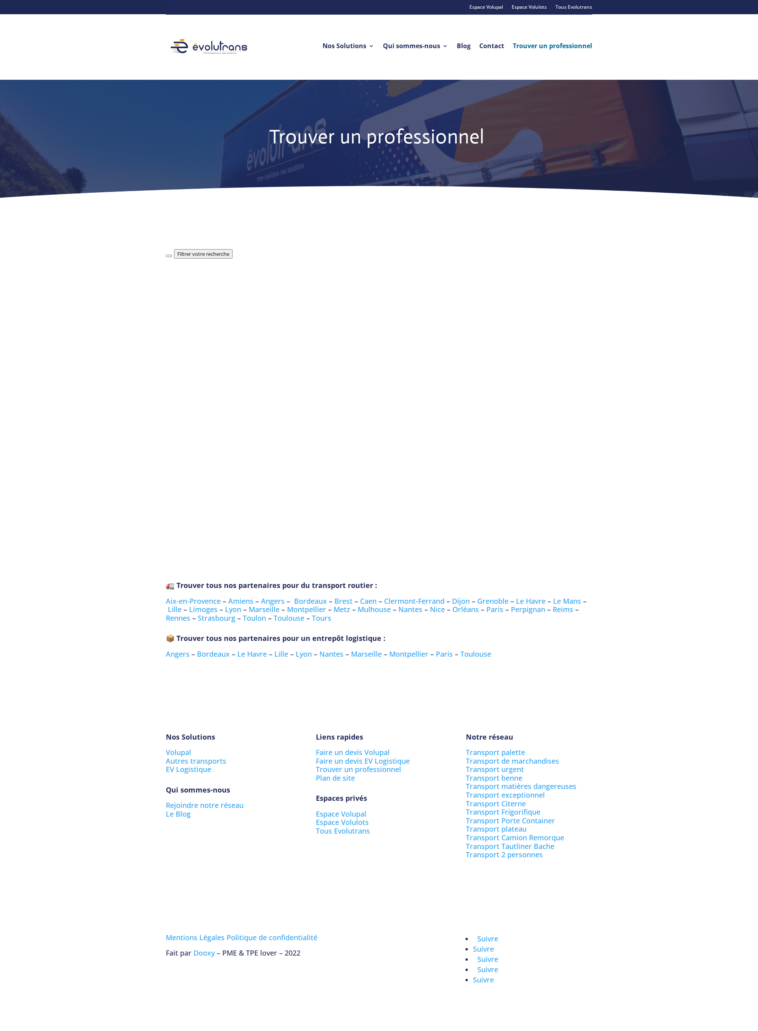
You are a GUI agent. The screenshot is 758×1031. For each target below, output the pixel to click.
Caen (368, 601)
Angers (273, 601)
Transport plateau (496, 829)
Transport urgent (495, 769)
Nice (437, 609)
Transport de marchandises (512, 761)
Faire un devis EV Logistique (363, 761)
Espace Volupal (486, 7)
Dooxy (204, 953)
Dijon (461, 601)
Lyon (233, 609)
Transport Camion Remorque (515, 837)
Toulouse (289, 618)
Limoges (203, 609)
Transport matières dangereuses (521, 786)
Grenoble (492, 601)
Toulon (254, 618)
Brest (343, 601)
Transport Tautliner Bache (510, 846)
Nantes (410, 609)
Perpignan (528, 609)
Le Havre (531, 601)
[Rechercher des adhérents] (169, 256)
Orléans (465, 609)
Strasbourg (216, 618)
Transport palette (495, 752)
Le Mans (567, 601)
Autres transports (196, 761)
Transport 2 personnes (504, 854)
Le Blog (178, 814)
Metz (342, 609)
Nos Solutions (344, 45)
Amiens (240, 601)
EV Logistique (188, 769)
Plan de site (335, 778)
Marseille (264, 609)
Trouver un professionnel (552, 45)
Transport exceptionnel (505, 795)
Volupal (178, 752)
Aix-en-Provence (193, 601)
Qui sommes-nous (411, 45)
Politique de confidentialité (272, 937)
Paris (494, 609)
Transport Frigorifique (503, 812)
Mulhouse (374, 609)
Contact (491, 45)
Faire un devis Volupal (353, 752)
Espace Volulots (529, 7)
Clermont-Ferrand (414, 601)
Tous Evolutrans (573, 7)
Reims (563, 609)
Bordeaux (310, 601)
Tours (321, 618)
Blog (464, 45)
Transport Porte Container (510, 820)
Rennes (178, 618)
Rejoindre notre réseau (205, 805)
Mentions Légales (195, 937)
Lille (175, 609)
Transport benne (494, 778)
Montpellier (306, 609)
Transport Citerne (496, 803)
